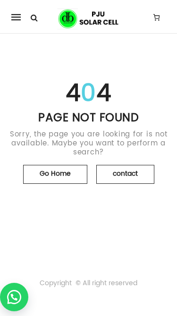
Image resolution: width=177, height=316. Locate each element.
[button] (14, 297)
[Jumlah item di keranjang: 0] (156, 17)
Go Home (55, 173)
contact (125, 173)
